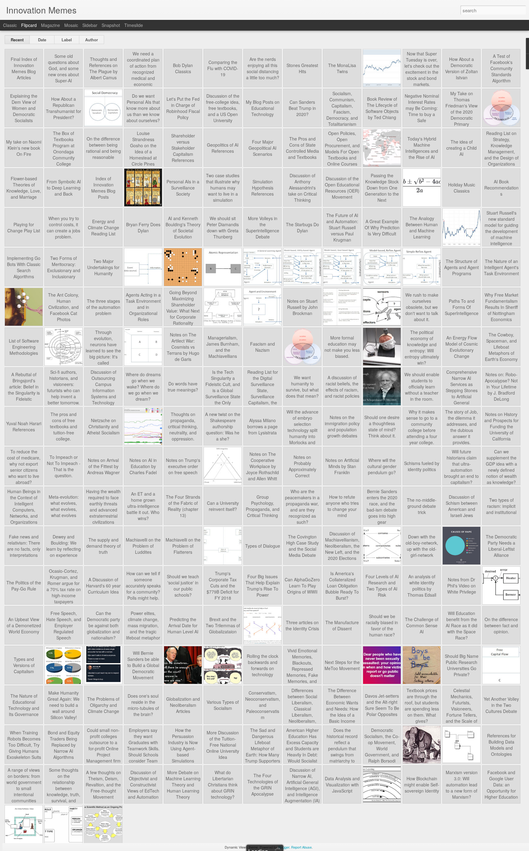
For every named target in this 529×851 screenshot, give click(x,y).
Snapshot (111, 25)
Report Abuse (301, 847)
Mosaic (71, 25)
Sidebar (89, 25)
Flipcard (29, 25)
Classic (10, 25)
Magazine (50, 25)
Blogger (283, 847)
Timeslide (133, 25)
